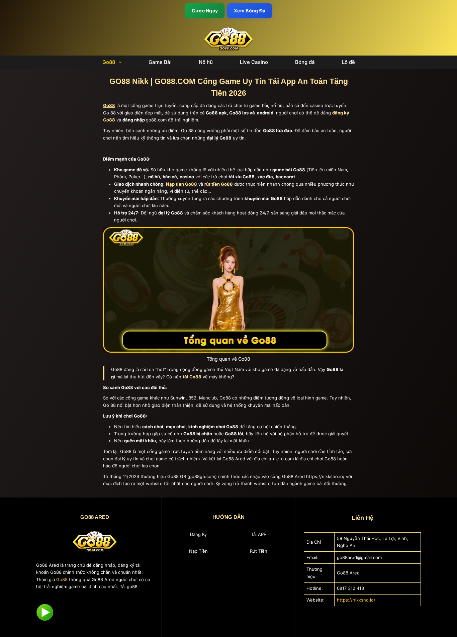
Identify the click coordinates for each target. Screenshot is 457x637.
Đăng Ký (198, 534)
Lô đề (348, 62)
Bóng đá (305, 62)
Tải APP (258, 534)
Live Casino (254, 62)
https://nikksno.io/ (356, 600)
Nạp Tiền (198, 551)
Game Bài (160, 62)
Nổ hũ (206, 62)
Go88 (108, 62)
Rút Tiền (258, 551)
